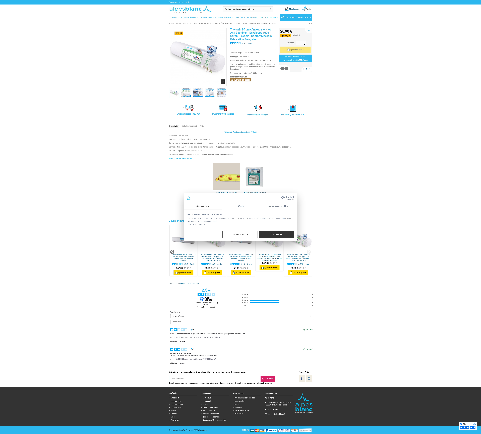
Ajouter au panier (297, 50)
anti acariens (180, 284)
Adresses (238, 407)
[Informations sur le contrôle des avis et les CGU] (218, 303)
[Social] (301, 378)
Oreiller (173, 410)
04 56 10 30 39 (273, 409)
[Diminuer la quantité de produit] (304, 44)
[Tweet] (306, 69)
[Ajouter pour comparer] (286, 68)
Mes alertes (238, 414)
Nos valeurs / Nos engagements (215, 420)
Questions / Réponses (211, 417)
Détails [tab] (240, 206)
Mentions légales (209, 410)
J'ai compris (276, 234)
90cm (188, 284)
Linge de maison (177, 404)
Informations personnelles (244, 398)
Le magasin (207, 401)
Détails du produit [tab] (189, 126)
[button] (296, 17)
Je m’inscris (268, 379)
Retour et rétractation (211, 414)
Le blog (205, 404)
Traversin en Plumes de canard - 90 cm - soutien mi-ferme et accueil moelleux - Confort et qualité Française (183, 257)
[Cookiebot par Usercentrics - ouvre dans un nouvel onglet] (283, 198)
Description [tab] (174, 126)
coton (171, 284)
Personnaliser (239, 234)
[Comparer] (226, 189)
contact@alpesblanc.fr (276, 414)
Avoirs (236, 404)
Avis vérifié (309, 330)
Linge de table (176, 407)
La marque (207, 398)
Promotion (175, 420)
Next (307, 251)
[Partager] (303, 69)
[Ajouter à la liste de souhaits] (282, 68)
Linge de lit (175, 398)
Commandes (239, 401)
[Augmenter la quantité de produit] (304, 42)
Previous (171, 251)
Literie (173, 417)
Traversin (195, 284)
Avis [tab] (202, 126)
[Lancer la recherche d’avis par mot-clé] (312, 322)
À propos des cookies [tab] (278, 206)
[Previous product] (310, 23)
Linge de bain (176, 401)
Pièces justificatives (242, 410)
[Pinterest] (309, 69)
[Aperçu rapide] (229, 189)
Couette (174, 414)
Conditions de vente (210, 407)
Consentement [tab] (202, 206)
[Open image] (223, 81)
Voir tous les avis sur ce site (206, 307)
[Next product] (311, 23)
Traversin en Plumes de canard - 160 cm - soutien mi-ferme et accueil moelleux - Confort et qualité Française (240, 257)
